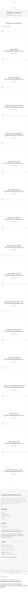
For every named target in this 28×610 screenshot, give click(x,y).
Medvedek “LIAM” (14, 161)
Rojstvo (21, 51)
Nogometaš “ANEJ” (14, 358)
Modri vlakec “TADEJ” (14, 273)
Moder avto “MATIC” (14, 217)
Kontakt (3, 519)
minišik (11, 15)
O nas (2, 512)
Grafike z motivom (12, 51)
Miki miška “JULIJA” (14, 189)
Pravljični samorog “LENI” (14, 470)
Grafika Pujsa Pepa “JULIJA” (14, 105)
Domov (7, 15)
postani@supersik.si (10, 554)
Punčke (17, 107)
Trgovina (3, 517)
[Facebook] (13, 5)
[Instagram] (14, 5)
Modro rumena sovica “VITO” (14, 302)
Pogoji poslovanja (5, 514)
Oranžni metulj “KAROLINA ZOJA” (14, 386)
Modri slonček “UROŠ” (14, 245)
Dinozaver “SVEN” (14, 77)
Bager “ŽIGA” (14, 49)
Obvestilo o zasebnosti (6, 516)
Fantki (6, 51)
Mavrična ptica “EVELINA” (14, 133)
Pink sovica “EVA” (14, 442)
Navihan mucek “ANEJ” (14, 330)
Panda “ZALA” (13, 414)
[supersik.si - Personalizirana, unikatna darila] (14, 2)
